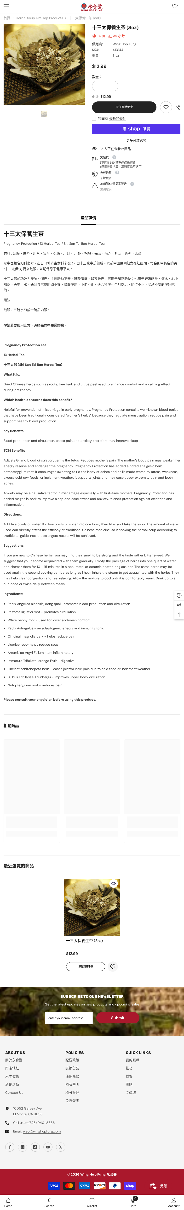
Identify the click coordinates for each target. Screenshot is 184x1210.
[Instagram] (22, 1147)
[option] (44, 64)
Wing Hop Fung (124, 44)
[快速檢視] (113, 883)
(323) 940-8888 (42, 1123)
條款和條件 (117, 119)
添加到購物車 (124, 107)
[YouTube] (47, 1147)
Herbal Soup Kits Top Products (39, 18)
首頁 (7, 18)
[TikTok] (35, 1147)
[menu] (6, 6)
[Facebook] (9, 1147)
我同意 (103, 119)
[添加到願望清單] (113, 966)
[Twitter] (60, 1147)
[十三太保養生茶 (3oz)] (92, 907)
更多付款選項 (136, 140)
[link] (166, 107)
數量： (97, 77)
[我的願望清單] (175, 6)
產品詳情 (88, 217)
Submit (118, 1017)
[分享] (176, 107)
